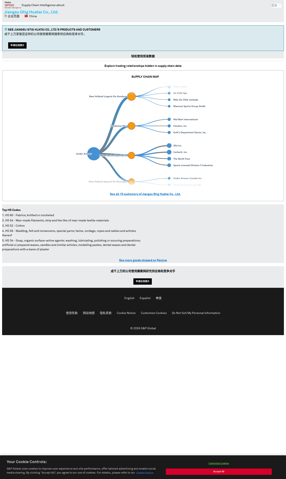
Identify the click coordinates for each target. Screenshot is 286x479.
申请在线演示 (17, 45)
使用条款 (72, 313)
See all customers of (145, 194)
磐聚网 (13, 5)
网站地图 (89, 313)
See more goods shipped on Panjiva (143, 260)
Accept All (218, 471)
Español (145, 298)
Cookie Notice (126, 313)
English (129, 298)
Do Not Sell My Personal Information (196, 313)
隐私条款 (106, 313)
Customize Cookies (154, 313)
